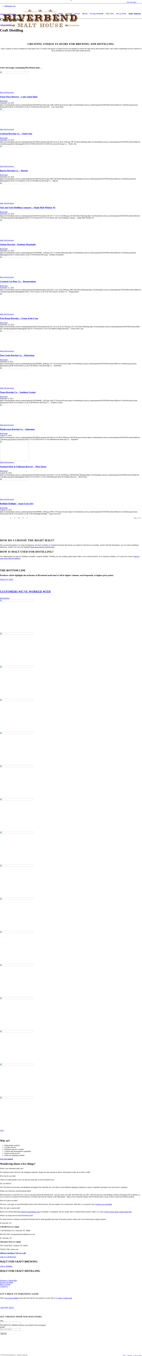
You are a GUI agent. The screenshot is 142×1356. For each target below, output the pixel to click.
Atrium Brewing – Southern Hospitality (18, 244)
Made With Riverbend (7, 92)
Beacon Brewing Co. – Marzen (14, 170)
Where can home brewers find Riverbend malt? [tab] (16, 1215)
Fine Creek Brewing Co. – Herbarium (17, 355)
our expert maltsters (12, 1298)
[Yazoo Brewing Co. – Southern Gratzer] (14, 368)
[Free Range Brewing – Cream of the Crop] (14, 294)
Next (8, 598)
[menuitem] (130, 2)
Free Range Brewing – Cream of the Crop (19, 318)
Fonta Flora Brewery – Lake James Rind (18, 97)
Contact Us (4, 1286)
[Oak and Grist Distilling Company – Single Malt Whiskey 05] (14, 183)
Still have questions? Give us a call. (13, 1253)
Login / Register (135, 14)
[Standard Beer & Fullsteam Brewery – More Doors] (14, 460)
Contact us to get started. (103, 1204)
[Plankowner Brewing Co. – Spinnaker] (14, 405)
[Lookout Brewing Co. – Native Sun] (14, 109)
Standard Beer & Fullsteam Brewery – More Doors (23, 466)
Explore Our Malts (6, 1282)
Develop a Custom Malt (8, 1280)
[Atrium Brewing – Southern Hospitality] (14, 220)
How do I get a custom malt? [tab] (10, 1208)
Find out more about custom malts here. (118, 1212)
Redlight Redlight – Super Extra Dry (17, 503)
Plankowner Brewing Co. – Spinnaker (17, 429)
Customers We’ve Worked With (25, 591)
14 (14, 517)
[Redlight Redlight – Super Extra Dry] (14, 479)
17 (27, 517)
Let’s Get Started (6, 1159)
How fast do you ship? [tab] (8, 1176)
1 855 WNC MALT (131, 2)
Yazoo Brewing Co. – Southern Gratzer (18, 392)
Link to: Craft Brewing (8, 1257)
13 (10, 517)
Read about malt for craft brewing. (43, 547)
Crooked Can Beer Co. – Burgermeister (18, 281)
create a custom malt (65, 1298)
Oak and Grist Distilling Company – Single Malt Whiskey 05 (27, 207)
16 (23, 517)
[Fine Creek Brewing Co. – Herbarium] (14, 331)
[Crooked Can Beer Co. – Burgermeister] (14, 257)
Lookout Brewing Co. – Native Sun (16, 133)
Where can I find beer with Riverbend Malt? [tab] (15, 1191)
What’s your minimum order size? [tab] (12, 1168)
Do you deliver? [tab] (5, 1183)
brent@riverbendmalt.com (30, 1212)
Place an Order (5, 1284)
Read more (4, 101)
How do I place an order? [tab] (9, 1200)
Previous (3, 598)
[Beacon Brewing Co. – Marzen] (14, 146)
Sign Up (3, 1333)
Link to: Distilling (6, 1266)
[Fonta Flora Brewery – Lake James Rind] (14, 73)
